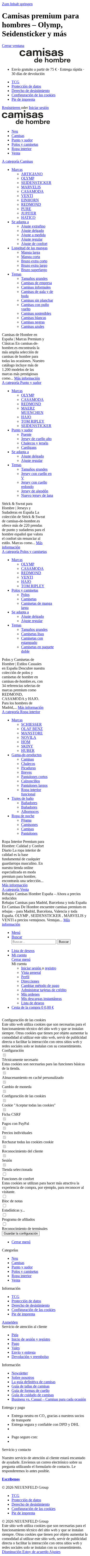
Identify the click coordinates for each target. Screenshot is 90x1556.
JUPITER (28, 213)
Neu (15, 1258)
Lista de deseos (32, 1003)
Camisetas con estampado (32, 640)
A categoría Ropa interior (21, 712)
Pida (15, 1335)
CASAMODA (32, 191)
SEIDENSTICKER (36, 183)
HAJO (26, 417)
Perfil (25, 977)
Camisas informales (36, 287)
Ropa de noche (23, 816)
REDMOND (31, 204)
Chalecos (28, 764)
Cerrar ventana (13, 46)
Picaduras (28, 768)
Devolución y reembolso (30, 1357)
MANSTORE (32, 733)
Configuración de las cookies (33, 95)
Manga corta (30, 257)
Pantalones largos (34, 785)
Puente (26, 434)
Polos (25, 595)
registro (50, 968)
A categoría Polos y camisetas (24, 551)
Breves (26, 772)
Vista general (31, 972)
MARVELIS (31, 187)
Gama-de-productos (27, 755)
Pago (15, 1344)
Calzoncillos (30, 781)
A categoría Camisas (17, 161)
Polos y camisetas (25, 590)
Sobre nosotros (23, 1377)
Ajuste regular (31, 239)
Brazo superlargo (34, 270)
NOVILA (28, 737)
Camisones (29, 825)
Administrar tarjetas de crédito (43, 990)
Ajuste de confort (34, 244)
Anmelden (10, 1322)
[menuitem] (50, 82)
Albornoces (30, 811)
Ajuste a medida (33, 235)
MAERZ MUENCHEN (32, 410)
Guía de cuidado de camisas (33, 1395)
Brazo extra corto (34, 261)
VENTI (27, 196)
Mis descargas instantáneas (41, 999)
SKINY (27, 746)
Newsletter (20, 1373)
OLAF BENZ (32, 729)
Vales (16, 1348)
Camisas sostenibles (36, 313)
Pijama (26, 820)
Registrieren (11, 108)
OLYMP (27, 178)
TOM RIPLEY (32, 421)
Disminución (12, 1552)
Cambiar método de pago (40, 986)
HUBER (28, 750)
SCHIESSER (31, 724)
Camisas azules (32, 326)
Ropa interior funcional (31, 792)
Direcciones (30, 981)
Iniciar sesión (39, 108)
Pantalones (29, 833)
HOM (25, 742)
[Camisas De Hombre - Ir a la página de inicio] (45, 61)
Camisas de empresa (36, 283)
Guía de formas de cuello (30, 1390)
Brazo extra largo (34, 265)
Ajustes (54, 1552)
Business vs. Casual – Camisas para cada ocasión (49, 1399)
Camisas (27, 759)
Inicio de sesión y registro (31, 1339)
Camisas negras (33, 322)
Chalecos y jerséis (34, 443)
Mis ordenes (30, 994)
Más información (27, 378)
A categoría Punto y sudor (21, 383)
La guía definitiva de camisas (33, 1382)
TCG (15, 82)
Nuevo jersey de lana (37, 495)
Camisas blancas (33, 318)
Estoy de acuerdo (35, 1552)
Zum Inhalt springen (17, 4)
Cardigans (28, 447)
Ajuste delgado (32, 231)
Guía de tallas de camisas (30, 1386)
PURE (26, 209)
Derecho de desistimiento (31, 91)
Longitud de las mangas (30, 248)
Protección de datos (26, 86)
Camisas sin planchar (37, 300)
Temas (16, 274)
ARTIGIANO (32, 174)
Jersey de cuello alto (36, 439)
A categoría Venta (15, 889)
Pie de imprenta (23, 99)
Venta (16, 1280)
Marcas (17, 170)
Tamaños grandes (34, 278)
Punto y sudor (22, 430)
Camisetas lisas (32, 634)
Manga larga (30, 252)
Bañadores (29, 803)
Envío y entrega (24, 1352)
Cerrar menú (21, 959)
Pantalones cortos (34, 777)
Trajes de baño (23, 798)
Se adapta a (20, 222)
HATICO (28, 217)
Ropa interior (21, 1276)
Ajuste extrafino (33, 226)
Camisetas (28, 599)
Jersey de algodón (34, 491)
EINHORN (30, 200)
